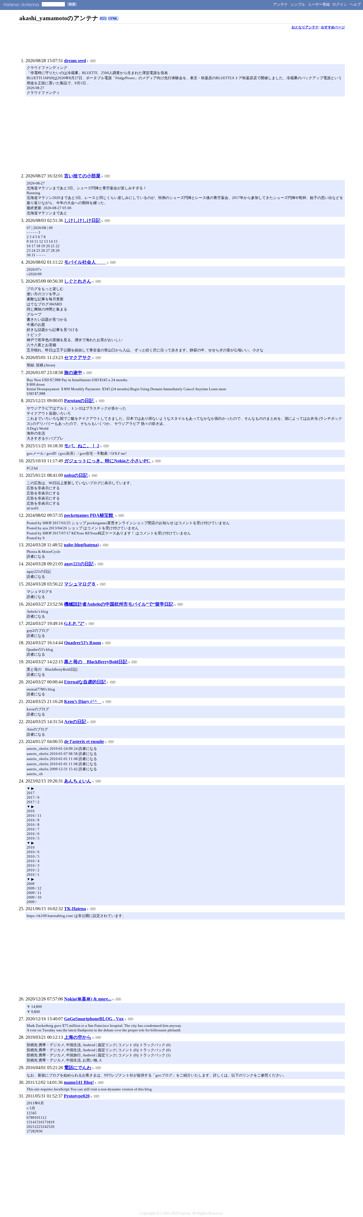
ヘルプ (355, 4)
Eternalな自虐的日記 (85, 681)
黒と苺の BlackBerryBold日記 (95, 661)
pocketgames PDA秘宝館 (89, 515)
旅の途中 (73, 372)
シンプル (297, 4)
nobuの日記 (76, 475)
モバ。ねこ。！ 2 (81, 445)
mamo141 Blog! (79, 1082)
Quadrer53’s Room (82, 642)
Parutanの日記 (79, 400)
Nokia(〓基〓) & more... (87, 998)
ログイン (339, 4)
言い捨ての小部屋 (82, 175)
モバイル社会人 (85, 262)
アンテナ (280, 4)
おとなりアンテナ (305, 27)
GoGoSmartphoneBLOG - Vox (94, 1018)
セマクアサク (77, 357)
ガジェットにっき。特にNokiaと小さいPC (107, 460)
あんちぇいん (77, 781)
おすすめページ (333, 27)
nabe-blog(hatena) (81, 544)
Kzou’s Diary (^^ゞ (83, 701)
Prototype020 (77, 1096)
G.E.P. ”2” (74, 623)
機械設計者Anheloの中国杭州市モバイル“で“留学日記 (118, 604)
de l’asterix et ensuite (84, 741)
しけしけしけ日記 (82, 220)
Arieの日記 (75, 721)
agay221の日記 (79, 563)
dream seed (75, 60)
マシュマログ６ (80, 584)
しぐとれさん (77, 281)
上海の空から (77, 1037)
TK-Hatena (75, 908)
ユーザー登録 (319, 4)
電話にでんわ (77, 1067)
